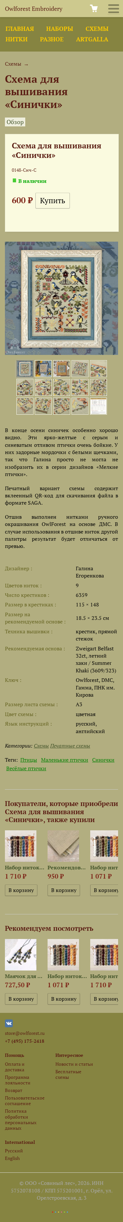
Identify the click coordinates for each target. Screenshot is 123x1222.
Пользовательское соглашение (24, 1100)
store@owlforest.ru (25, 1033)
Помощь (14, 1055)
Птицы (28, 759)
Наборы (59, 29)
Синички (103, 759)
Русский (14, 1150)
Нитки (17, 39)
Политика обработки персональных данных (20, 1119)
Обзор (15, 122)
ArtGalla (92, 39)
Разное (52, 39)
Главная (20, 29)
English (12, 1158)
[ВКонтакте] (9, 1025)
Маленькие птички (64, 759)
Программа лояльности (18, 1080)
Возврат (13, 1090)
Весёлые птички (26, 768)
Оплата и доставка (15, 1067)
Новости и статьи (74, 1064)
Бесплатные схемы (68, 1074)
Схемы (97, 29)
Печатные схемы (70, 745)
